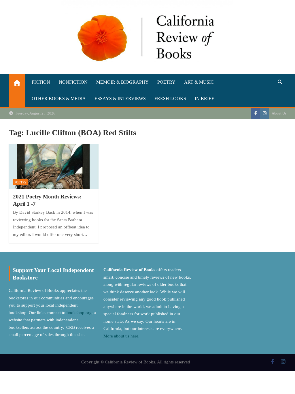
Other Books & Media (59, 98)
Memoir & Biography (122, 82)
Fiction (41, 82)
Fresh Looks (170, 98)
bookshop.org (79, 312)
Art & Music (199, 82)
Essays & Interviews (120, 98)
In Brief (204, 98)
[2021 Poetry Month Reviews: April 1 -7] (54, 166)
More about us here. (122, 336)
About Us (279, 113)
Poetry (166, 82)
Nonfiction (73, 82)
